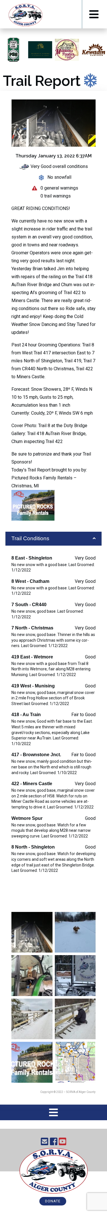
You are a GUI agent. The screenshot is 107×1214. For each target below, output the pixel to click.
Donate (52, 1201)
